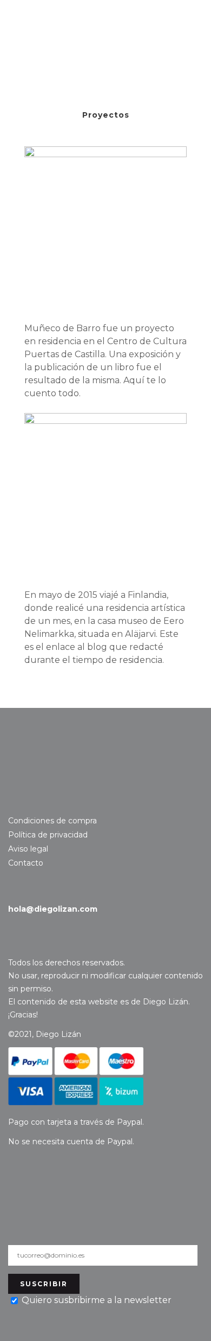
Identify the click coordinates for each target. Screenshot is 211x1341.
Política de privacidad (48, 834)
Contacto (52, 760)
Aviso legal (28, 848)
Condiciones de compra (52, 820)
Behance (31, 802)
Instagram (15, 802)
